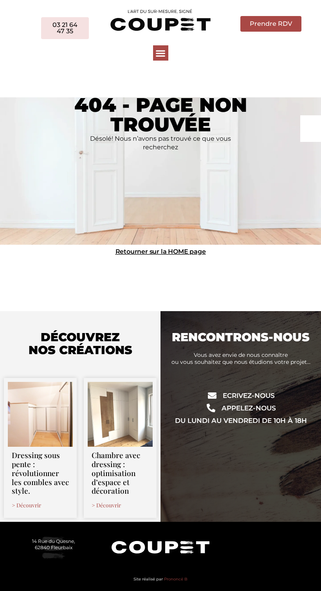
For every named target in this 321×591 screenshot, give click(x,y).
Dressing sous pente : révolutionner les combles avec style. (40, 473)
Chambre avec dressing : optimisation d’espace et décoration (116, 473)
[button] (160, 53)
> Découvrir (26, 505)
